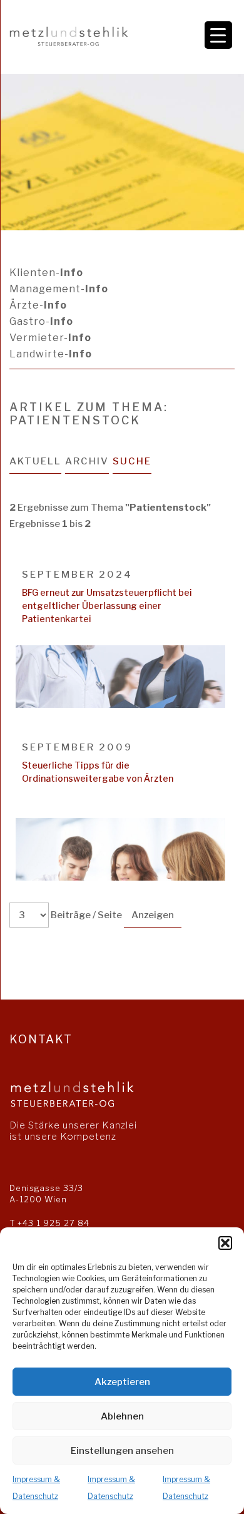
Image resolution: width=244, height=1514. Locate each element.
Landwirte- (50, 354)
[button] (225, 1243)
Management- (58, 289)
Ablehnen (122, 1416)
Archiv (87, 461)
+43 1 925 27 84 (53, 1223)
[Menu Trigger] (218, 35)
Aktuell (35, 461)
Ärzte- (38, 305)
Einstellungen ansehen (122, 1450)
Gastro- (41, 321)
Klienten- (46, 273)
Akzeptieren (122, 1382)
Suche (132, 461)
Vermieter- (50, 338)
